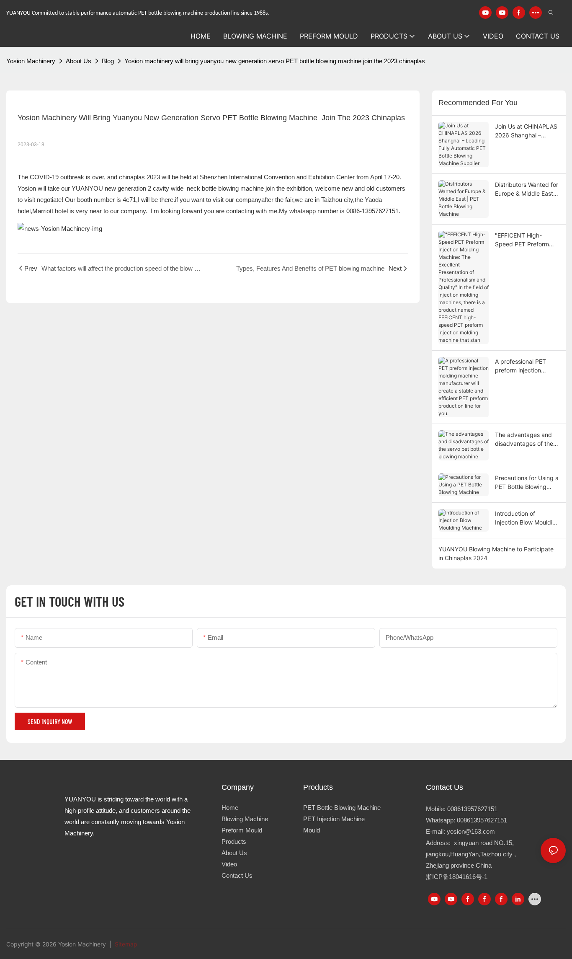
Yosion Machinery (30, 61)
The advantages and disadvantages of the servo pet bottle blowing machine (524, 439)
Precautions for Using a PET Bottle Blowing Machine (527, 482)
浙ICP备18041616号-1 (456, 876)
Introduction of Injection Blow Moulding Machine (527, 518)
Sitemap (125, 944)
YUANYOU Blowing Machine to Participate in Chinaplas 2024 (496, 553)
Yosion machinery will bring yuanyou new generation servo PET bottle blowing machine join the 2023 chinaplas (274, 61)
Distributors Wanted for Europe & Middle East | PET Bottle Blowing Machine (526, 189)
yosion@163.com (471, 831)
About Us (78, 61)
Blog (108, 61)
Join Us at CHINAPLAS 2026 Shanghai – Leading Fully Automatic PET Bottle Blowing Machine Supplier (526, 131)
